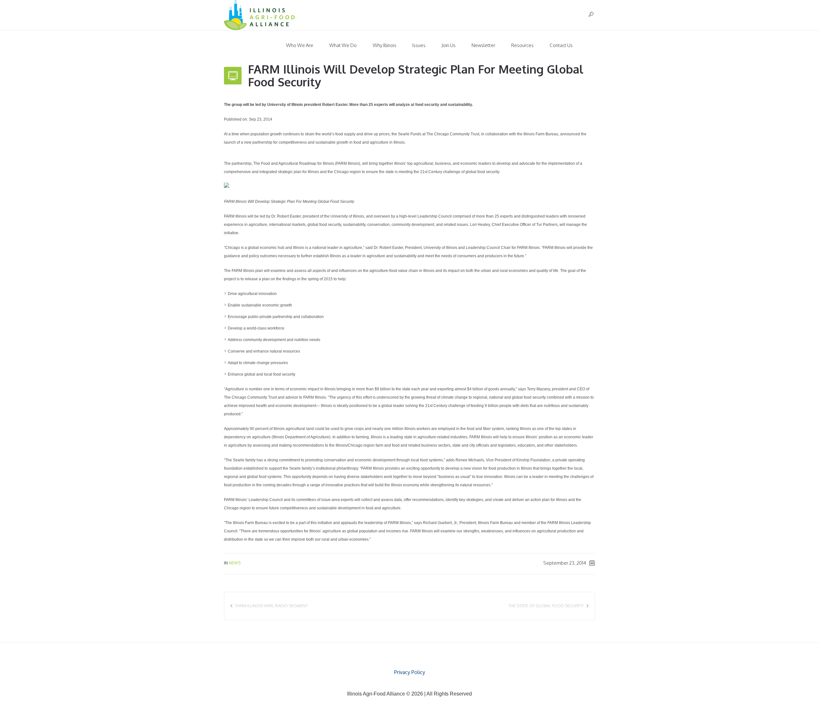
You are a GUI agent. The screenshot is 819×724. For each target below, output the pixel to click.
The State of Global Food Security (546, 605)
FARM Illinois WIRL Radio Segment (271, 605)
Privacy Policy (409, 672)
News (235, 562)
